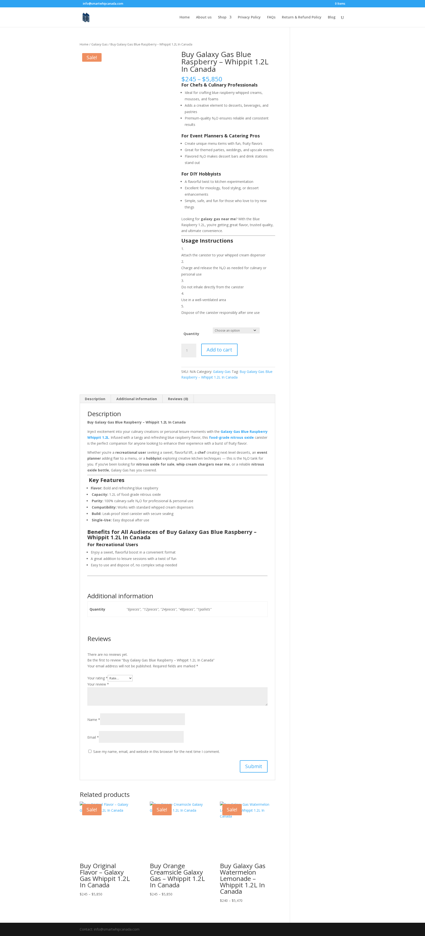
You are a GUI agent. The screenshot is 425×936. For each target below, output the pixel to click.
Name (93, 719)
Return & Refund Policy (301, 17)
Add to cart (219, 349)
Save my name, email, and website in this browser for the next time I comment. (156, 751)
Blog (331, 17)
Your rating (97, 678)
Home (185, 17)
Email (93, 737)
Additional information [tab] (136, 398)
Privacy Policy (249, 17)
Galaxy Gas (99, 44)
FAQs (271, 17)
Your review (98, 684)
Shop (222, 17)
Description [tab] (95, 398)
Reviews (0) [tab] (178, 398)
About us (204, 17)
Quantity (191, 333)
